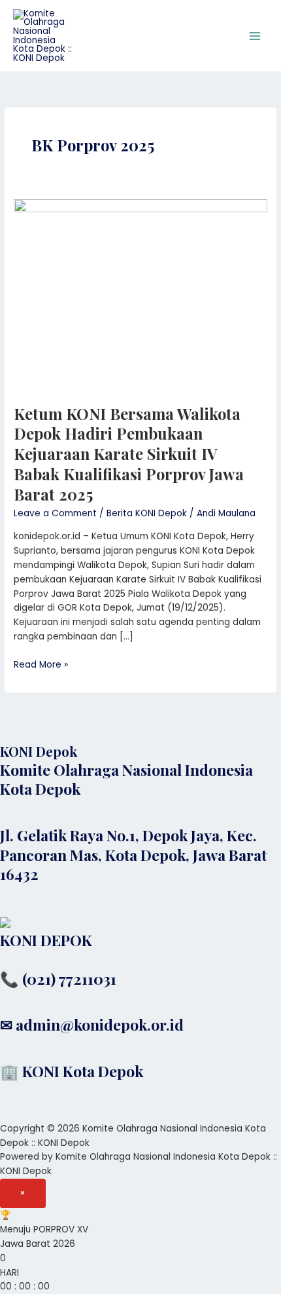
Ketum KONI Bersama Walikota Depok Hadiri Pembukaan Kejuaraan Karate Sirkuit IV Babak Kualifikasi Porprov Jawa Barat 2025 (129, 453)
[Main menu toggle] (255, 35)
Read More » (41, 664)
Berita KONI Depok (147, 513)
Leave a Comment (55, 513)
